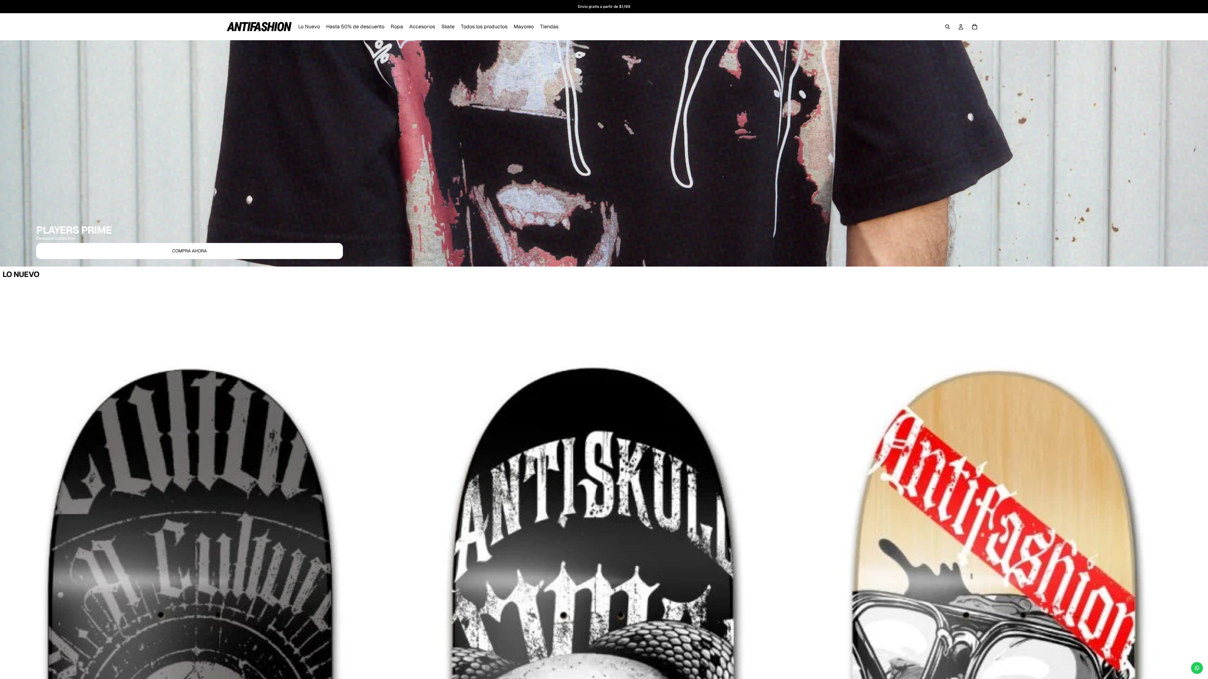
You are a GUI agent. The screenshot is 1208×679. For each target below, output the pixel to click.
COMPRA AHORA (189, 251)
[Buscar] (947, 27)
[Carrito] (975, 27)
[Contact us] (1197, 668)
